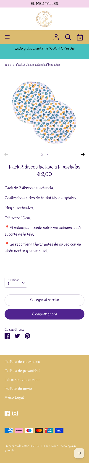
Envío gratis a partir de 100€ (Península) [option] (45, 48)
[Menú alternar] (7, 37)
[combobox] (16, 282)
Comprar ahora (44, 314)
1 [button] (42, 154)
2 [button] (47, 154)
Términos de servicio (22, 379)
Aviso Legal (14, 397)
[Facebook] (7, 413)
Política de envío (18, 388)
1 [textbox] (8, 284)
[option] (44, 110)
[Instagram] (15, 413)
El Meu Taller (49, 446)
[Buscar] (68, 35)
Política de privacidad (22, 371)
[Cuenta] (56, 35)
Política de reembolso (22, 362)
